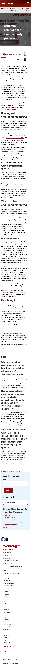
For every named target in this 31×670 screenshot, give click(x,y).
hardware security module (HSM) (15, 138)
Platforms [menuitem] (6, 635)
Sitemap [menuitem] (9, 659)
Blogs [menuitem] (4, 615)
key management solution (16, 349)
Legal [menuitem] (4, 659)
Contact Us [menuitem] (6, 594)
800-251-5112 (8, 555)
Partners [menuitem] (5, 596)
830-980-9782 (8, 552)
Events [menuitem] (4, 601)
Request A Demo (14, 566)
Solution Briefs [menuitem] (7, 624)
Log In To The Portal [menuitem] (8, 646)
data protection (10, 519)
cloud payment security (14, 471)
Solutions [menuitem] (5, 570)
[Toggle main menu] (28, 3)
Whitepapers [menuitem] (6, 629)
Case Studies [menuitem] (6, 612)
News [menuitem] (4, 603)
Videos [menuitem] (4, 631)
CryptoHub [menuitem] (6, 638)
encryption (5, 471)
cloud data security (11, 109)
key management (11, 524)
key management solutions (13, 522)
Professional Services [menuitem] (9, 583)
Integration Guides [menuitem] (8, 626)
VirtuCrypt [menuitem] (5, 640)
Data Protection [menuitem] (7, 580)
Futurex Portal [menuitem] (6, 649)
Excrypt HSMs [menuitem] (6, 642)
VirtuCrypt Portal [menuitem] (7, 651)
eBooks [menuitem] (5, 622)
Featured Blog (10, 517)
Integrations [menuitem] (6, 588)
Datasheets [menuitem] (6, 619)
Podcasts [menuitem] (5, 617)
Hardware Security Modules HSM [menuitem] (12, 573)
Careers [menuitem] (5, 606)
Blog (7, 515)
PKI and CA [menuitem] (6, 578)
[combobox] (15, 502)
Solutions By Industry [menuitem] (8, 585)
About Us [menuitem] (5, 591)
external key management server (10, 292)
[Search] (26, 502)
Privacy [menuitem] (15, 659)
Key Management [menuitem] (7, 576)
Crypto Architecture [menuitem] (8, 599)
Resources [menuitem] (6, 609)
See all (5, 527)
